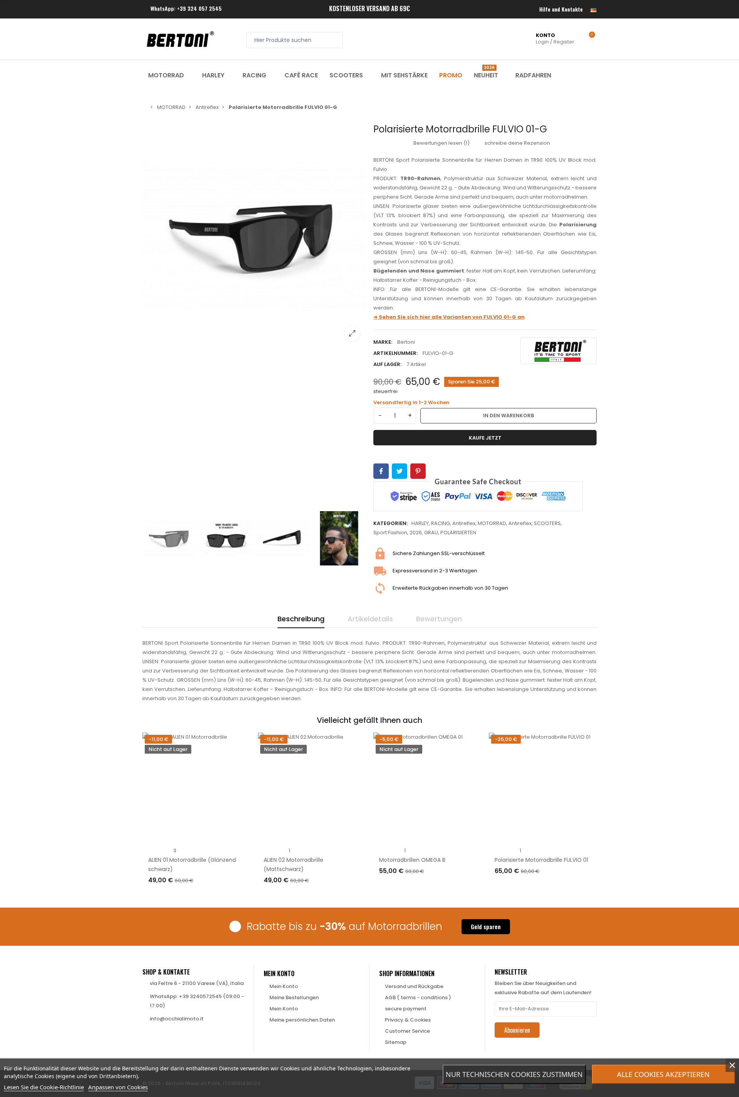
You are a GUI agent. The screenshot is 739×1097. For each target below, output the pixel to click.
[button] (485, 926)
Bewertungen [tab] (439, 619)
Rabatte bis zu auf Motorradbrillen (344, 926)
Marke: (382, 342)
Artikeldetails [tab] (370, 619)
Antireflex (463, 523)
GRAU (431, 532)
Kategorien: (390, 523)
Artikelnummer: (395, 353)
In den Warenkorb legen (534, 886)
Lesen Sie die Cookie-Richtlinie (44, 1087)
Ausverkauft (172, 896)
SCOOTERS (547, 523)
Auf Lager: (387, 364)
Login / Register (555, 38)
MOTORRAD (492, 523)
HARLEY (420, 523)
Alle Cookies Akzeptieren (663, 1074)
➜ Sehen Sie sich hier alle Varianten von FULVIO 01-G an (449, 317)
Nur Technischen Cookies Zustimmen (514, 1074)
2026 (416, 532)
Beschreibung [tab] (301, 619)
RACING (440, 523)
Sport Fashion (390, 532)
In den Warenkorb (508, 415)
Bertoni (406, 342)
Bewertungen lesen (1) (441, 143)
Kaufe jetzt (485, 437)
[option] (254, 235)
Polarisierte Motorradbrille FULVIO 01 (541, 860)
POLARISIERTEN (458, 532)
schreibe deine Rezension (516, 143)
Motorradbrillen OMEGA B (412, 860)
